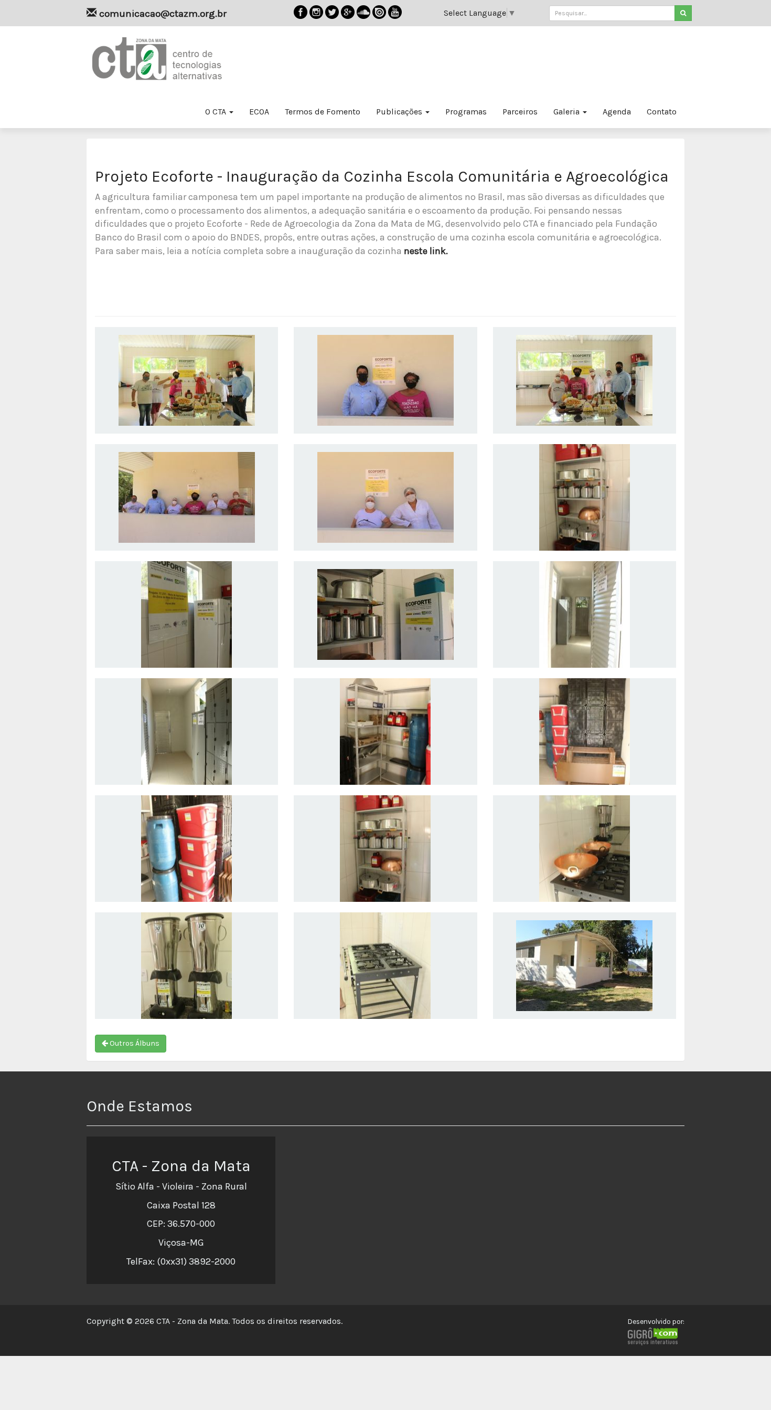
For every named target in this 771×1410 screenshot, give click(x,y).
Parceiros (520, 112)
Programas (466, 112)
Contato (662, 112)
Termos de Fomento (322, 112)
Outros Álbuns (133, 1043)
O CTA (216, 112)
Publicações (400, 112)
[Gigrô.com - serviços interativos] (656, 1336)
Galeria (567, 112)
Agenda (617, 112)
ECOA (259, 112)
